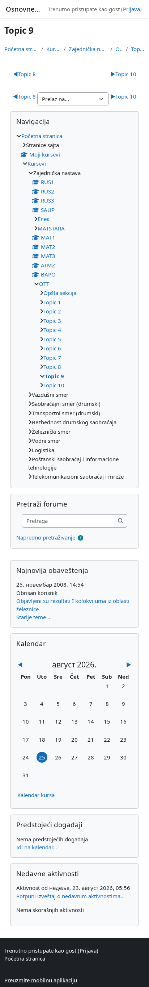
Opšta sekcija (59, 292)
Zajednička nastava (88, 49)
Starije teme (31, 617)
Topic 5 (52, 339)
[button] (80, 537)
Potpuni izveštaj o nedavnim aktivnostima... (70, 896)
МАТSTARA (51, 228)
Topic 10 (123, 74)
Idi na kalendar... (36, 847)
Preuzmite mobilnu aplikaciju (40, 980)
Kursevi (53, 49)
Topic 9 (138, 49)
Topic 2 (52, 311)
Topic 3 (52, 320)
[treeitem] (74, 306)
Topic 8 (24, 74)
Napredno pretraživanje (45, 537)
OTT (119, 49)
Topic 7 (52, 357)
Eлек (44, 218)
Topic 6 (52, 348)
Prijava (131, 9)
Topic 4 (52, 329)
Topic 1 (52, 302)
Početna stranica (21, 49)
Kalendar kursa (36, 795)
